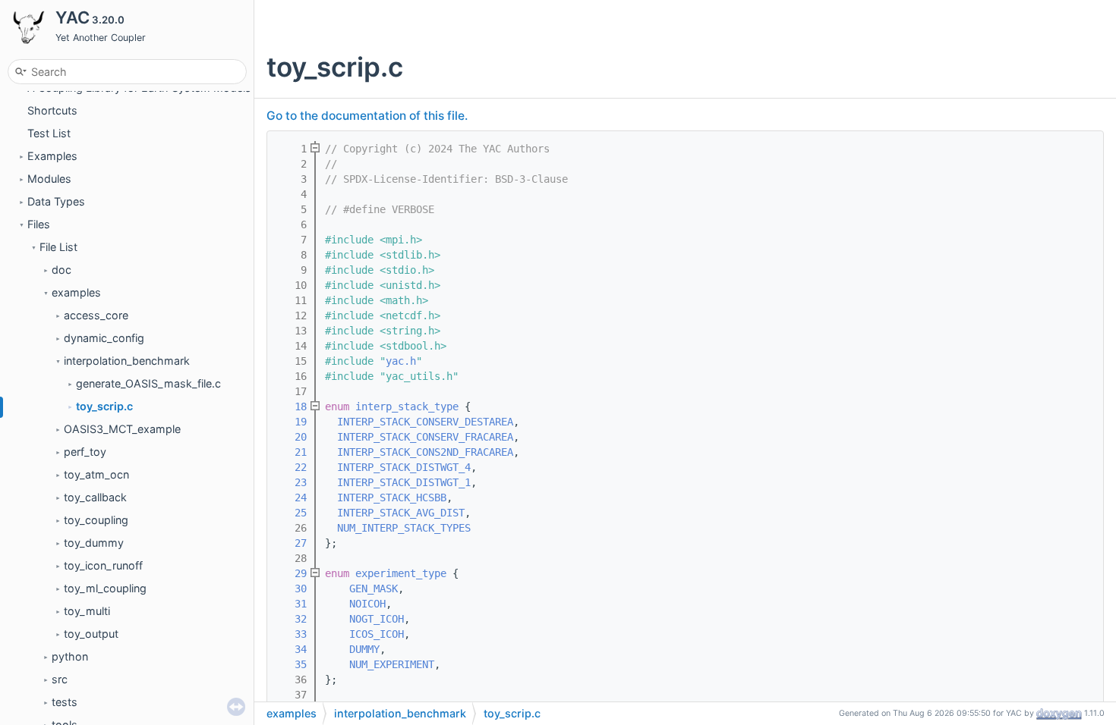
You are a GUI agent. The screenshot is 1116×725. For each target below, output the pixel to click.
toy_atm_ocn (96, 474)
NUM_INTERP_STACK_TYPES (404, 528)
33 (291, 634)
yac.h (401, 361)
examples (76, 292)
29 (291, 573)
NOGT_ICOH (376, 619)
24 (291, 497)
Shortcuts (52, 110)
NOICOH (367, 604)
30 (291, 588)
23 (291, 482)
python (70, 656)
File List (58, 246)
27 (291, 543)
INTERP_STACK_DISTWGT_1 (404, 482)
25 (291, 513)
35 (291, 664)
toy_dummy (94, 542)
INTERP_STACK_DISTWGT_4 (404, 467)
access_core (96, 315)
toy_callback (95, 497)
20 (291, 437)
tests (64, 701)
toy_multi (87, 610)
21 (291, 452)
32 (291, 619)
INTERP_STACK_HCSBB (391, 497)
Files (38, 224)
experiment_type (400, 573)
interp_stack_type (407, 406)
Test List (49, 133)
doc (61, 269)
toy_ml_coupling (105, 588)
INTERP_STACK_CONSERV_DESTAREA (425, 422)
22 (291, 467)
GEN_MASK (373, 588)
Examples (52, 155)
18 (291, 406)
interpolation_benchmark (127, 360)
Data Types (56, 201)
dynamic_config (104, 337)
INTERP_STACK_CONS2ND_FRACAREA (425, 452)
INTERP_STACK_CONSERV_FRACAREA (425, 437)
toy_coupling (96, 519)
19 (291, 422)
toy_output (91, 633)
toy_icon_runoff (103, 565)
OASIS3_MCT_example (122, 428)
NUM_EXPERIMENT (391, 664)
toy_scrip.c (104, 406)
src (60, 679)
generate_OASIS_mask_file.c (148, 383)
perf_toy (85, 451)
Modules (49, 178)
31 (291, 604)
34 (291, 649)
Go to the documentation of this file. (367, 115)
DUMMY (364, 649)
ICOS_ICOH (376, 634)
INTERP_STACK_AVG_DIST (401, 513)
